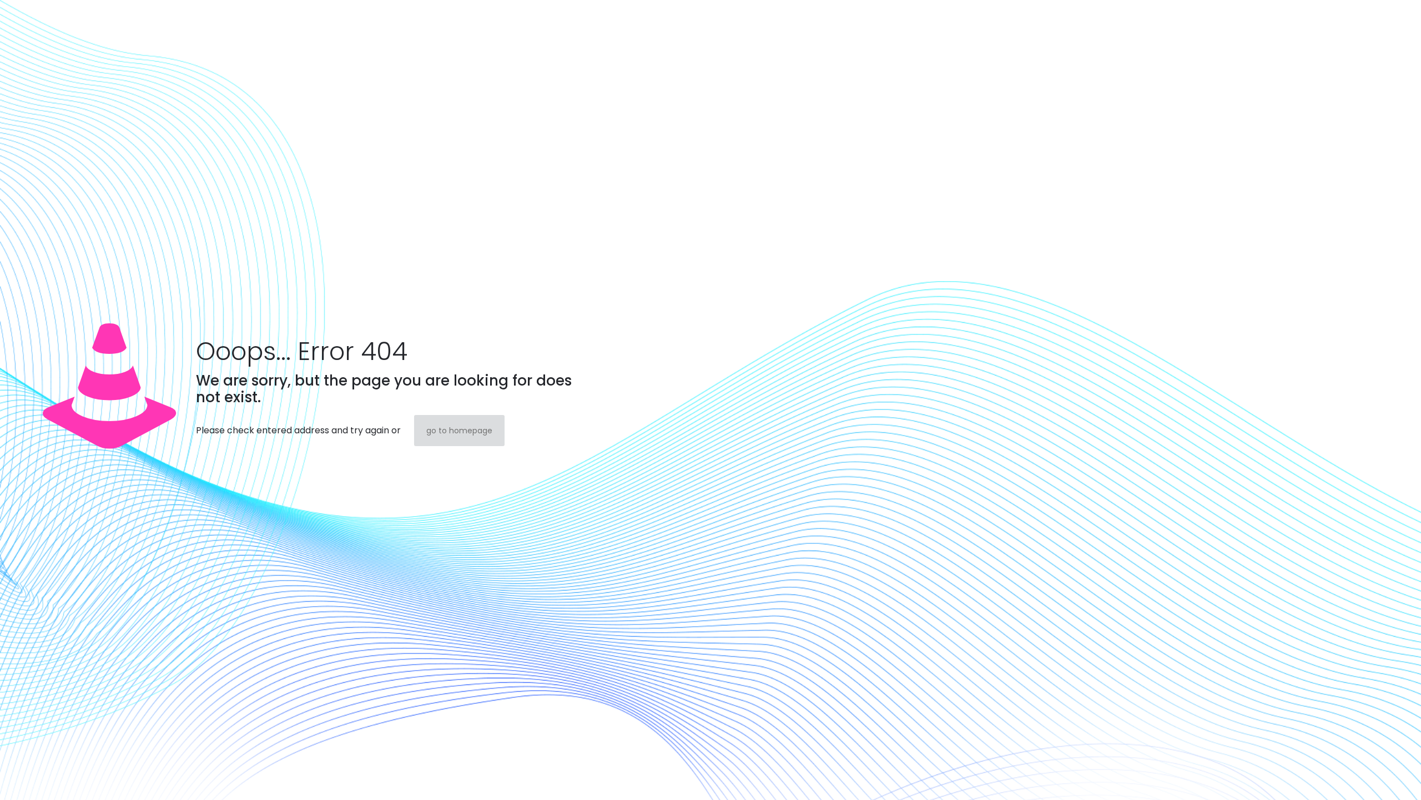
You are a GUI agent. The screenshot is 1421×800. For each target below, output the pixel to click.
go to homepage (459, 430)
